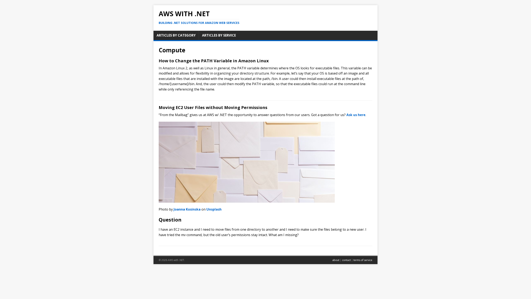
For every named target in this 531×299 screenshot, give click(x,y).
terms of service (362, 260)
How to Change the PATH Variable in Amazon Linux (214, 61)
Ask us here (355, 115)
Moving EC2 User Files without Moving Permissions (213, 107)
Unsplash (214, 209)
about (335, 260)
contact (346, 260)
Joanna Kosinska (187, 209)
